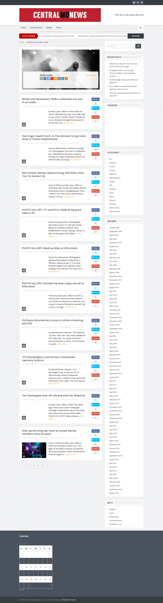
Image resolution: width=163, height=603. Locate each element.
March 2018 (113, 351)
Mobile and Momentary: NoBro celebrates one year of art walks (52, 100)
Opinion (49, 27)
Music (64, 399)
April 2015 (113, 474)
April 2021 (113, 254)
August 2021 (114, 246)
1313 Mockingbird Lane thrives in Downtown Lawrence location (48, 358)
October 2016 (114, 414)
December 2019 (115, 276)
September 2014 (115, 489)
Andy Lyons (46, 75)
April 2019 (113, 302)
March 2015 (113, 478)
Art (62, 106)
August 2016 (114, 422)
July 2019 (112, 291)
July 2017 (112, 381)
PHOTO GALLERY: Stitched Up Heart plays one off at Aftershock (53, 285)
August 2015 (114, 459)
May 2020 (113, 265)
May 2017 (113, 388)
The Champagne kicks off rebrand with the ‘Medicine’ (53, 395)
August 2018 (114, 332)
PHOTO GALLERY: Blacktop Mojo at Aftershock (49, 248)
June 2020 (113, 261)
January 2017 (114, 403)
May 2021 (113, 250)
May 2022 (113, 239)
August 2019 (114, 287)
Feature (112, 181)
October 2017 (114, 370)
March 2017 (113, 396)
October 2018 (114, 325)
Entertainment (36, 27)
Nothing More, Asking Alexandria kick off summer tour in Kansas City (87, 36)
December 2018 (115, 317)
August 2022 (114, 235)
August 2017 (114, 377)
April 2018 (113, 347)
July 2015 (112, 463)
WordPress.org (115, 524)
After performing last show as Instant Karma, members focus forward (49, 432)
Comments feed (115, 520)
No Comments (70, 106)
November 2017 (115, 366)
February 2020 (114, 269)
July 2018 (112, 336)
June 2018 (113, 340)
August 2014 (114, 493)
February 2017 (114, 399)
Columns (112, 163)
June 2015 (113, 467)
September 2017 (115, 373)
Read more (68, 123)
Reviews (112, 204)
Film (110, 185)
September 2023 (115, 231)
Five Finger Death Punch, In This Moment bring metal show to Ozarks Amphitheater (54, 137)
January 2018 (114, 358)
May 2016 (113, 433)
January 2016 (114, 448)
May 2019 (113, 298)
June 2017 (113, 385)
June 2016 (113, 429)
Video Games (114, 208)
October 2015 (114, 452)
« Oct (21, 590)
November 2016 (115, 411)
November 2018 (115, 321)
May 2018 (113, 343)
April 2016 (113, 437)
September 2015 (115, 456)
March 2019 (113, 306)
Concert (64, 143)
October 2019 (114, 284)
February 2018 (114, 355)
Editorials (113, 174)
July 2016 (112, 426)
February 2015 (114, 482)
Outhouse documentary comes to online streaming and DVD (52, 322)
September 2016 (115, 418)
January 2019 (114, 313)
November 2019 (115, 280)
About (58, 27)
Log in (111, 513)
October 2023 (114, 228)
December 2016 (115, 407)
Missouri (112, 189)
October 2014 (114, 486)
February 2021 (114, 257)
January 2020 (114, 272)
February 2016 (114, 444)
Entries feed (114, 517)
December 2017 (115, 362)
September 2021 (115, 242)
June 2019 (113, 295)
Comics (112, 166)
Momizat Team (69, 600)
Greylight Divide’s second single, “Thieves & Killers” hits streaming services (122, 73)
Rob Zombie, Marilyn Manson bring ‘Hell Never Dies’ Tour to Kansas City (53, 174)
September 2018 (115, 328)
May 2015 (113, 471)
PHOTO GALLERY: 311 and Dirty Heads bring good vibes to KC (51, 211)
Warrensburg (114, 211)
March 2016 (113, 441)
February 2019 (114, 310)
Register (112, 509)
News (23, 27)
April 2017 (113, 392)
